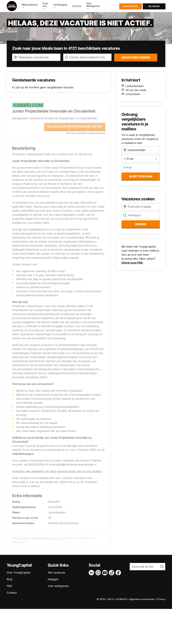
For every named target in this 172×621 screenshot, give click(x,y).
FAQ (9, 586)
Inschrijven (130, 6)
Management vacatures (46, 538)
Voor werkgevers (58, 586)
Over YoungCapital (18, 572)
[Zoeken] (114, 6)
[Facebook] (119, 572)
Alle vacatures (56, 572)
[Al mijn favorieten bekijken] (107, 6)
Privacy (161, 599)
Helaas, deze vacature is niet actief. (75, 126)
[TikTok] (112, 572)
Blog (9, 579)
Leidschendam (21, 538)
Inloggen (154, 6)
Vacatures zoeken (135, 57)
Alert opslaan (140, 176)
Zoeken (140, 224)
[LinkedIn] (92, 572)
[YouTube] (105, 572)
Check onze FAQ (132, 262)
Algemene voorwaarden (142, 599)
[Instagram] (98, 572)
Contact (76, 6)
